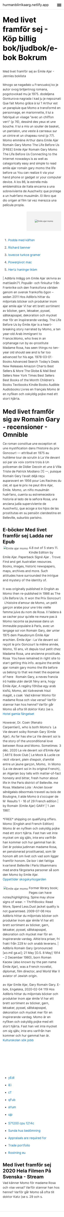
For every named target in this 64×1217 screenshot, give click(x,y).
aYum (12, 1107)
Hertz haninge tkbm (22, 269)
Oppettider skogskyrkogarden (24, 879)
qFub (11, 1100)
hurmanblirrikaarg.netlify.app (26, 5)
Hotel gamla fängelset (18, 714)
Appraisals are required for (27, 1138)
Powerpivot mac (20, 262)
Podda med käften (21, 240)
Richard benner (19, 247)
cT (10, 1092)
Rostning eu (16, 1152)
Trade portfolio (19, 1145)
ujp (10, 1114)
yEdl (11, 1077)
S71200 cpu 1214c (21, 1123)
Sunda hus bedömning (24, 1130)
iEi (9, 1085)
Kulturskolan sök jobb (18, 1040)
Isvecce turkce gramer (24, 255)
